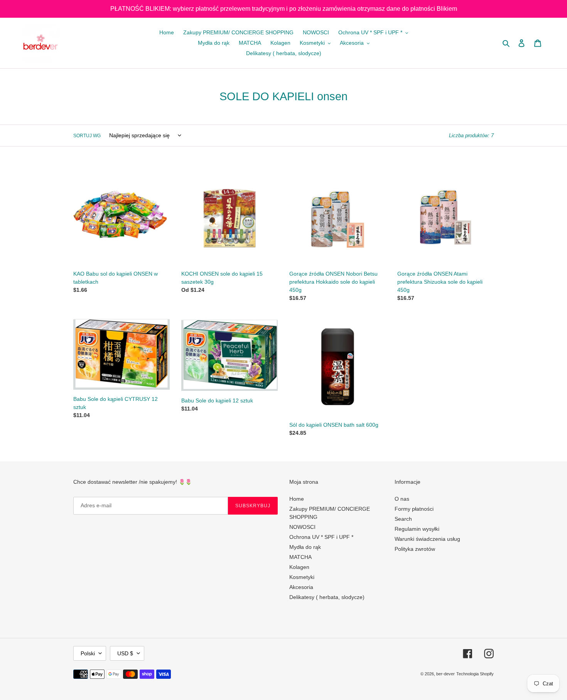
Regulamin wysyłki (417, 529)
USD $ (125, 653)
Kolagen (299, 567)
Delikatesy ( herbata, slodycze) (326, 597)
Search (403, 519)
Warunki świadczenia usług (427, 539)
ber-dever (445, 673)
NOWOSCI (302, 527)
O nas (402, 499)
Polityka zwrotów (415, 549)
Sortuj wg (87, 135)
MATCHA (300, 557)
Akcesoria (301, 587)
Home (296, 499)
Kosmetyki (301, 577)
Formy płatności (414, 509)
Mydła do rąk (305, 547)
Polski (88, 653)
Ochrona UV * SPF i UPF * (321, 537)
